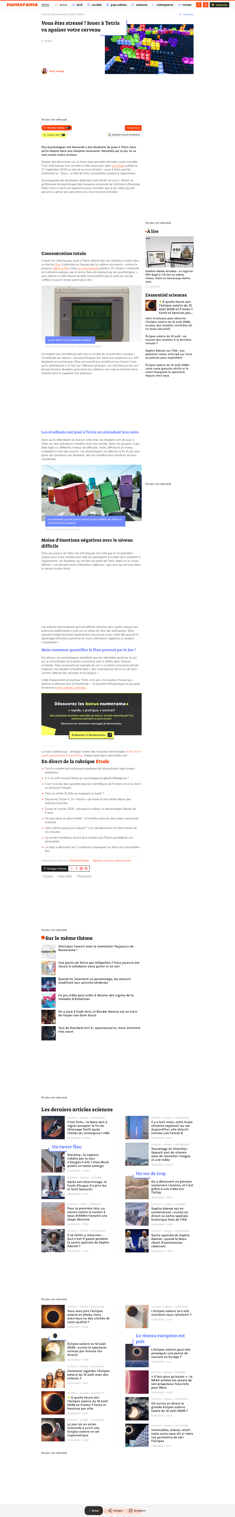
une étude (118, 166)
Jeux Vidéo (65, 875)
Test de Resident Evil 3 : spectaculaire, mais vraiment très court (99, 1029)
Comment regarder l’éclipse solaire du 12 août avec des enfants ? (88, 1374)
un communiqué (88, 268)
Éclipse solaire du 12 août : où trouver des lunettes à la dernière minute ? (168, 339)
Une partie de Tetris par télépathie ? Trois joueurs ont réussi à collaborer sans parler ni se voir (99, 964)
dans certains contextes (71, 688)
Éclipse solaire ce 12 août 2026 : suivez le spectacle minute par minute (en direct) (87, 1349)
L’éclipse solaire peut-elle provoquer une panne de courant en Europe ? (170, 1353)
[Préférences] (205, 4)
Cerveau (48, 875)
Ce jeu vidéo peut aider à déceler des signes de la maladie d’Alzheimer (96, 997)
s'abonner (221, 4)
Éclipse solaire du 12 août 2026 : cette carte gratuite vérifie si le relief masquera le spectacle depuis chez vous (167, 370)
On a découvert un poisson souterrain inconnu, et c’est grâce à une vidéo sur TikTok (172, 1187)
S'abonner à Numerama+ (89, 735)
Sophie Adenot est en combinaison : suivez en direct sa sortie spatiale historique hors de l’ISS (169, 1214)
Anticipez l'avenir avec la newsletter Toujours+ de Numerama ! (96, 948)
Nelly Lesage (56, 71)
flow (58, 264)
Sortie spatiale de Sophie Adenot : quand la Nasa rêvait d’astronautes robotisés (170, 1240)
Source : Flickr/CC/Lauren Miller (63, 529)
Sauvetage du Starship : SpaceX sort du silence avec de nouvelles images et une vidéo (170, 1154)
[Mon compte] (199, 4)
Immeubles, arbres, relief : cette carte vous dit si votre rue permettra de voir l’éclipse (172, 1435)
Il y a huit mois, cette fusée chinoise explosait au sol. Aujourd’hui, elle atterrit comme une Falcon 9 (172, 1127)
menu (45, 4)
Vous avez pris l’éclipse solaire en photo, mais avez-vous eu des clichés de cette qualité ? (88, 1316)
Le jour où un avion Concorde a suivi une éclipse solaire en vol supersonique (83, 1429)
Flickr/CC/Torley (79, 860)
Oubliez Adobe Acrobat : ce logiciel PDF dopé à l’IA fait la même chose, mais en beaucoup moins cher (169, 276)
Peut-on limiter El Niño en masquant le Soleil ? (75, 793)
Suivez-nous (133, 127)
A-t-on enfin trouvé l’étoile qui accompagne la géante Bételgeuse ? (87, 778)
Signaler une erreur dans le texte (112, 860)
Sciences (188, 14)
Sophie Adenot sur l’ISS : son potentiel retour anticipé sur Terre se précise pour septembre (168, 354)
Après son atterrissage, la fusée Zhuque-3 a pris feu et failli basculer (87, 1185)
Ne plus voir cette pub (54, 119)
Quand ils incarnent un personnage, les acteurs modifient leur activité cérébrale (94, 980)
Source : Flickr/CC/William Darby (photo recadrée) (73, 346)
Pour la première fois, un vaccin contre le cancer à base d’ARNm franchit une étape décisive (87, 1214)
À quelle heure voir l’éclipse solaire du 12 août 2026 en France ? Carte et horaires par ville (176, 307)
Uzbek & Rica (60, 268)
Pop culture (84, 875)
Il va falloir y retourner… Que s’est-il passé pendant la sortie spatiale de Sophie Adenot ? (88, 1240)
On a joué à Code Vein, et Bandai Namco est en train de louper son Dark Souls (97, 1013)
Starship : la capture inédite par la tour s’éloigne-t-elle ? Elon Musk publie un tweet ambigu (88, 1160)
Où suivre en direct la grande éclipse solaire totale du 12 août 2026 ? (169, 1407)
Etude (102, 761)
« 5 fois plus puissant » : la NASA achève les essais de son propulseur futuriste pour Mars (171, 1382)
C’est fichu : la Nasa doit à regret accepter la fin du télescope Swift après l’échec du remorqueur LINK (88, 1127)
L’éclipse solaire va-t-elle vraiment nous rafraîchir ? (171, 1313)
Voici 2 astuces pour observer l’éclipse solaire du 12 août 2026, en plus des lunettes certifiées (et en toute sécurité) (168, 324)
